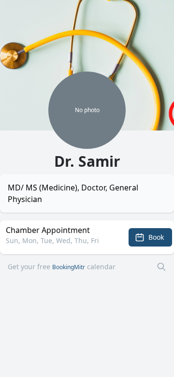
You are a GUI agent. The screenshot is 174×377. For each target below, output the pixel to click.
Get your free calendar (62, 266)
